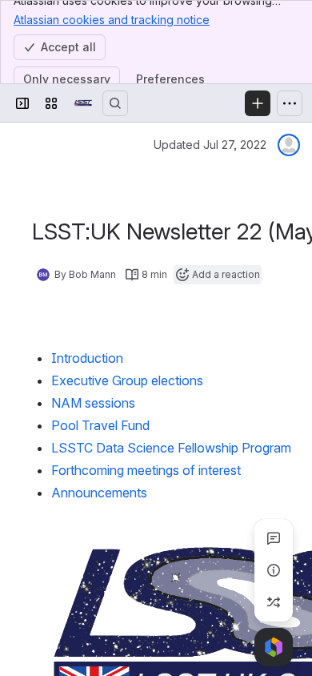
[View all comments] (273, 538)
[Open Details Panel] (273, 570)
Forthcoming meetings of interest (146, 470)
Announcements (100, 493)
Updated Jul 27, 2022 (210, 144)
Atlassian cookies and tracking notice (112, 19)
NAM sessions (93, 403)
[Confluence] (83, 103)
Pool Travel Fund (100, 425)
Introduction (87, 358)
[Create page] (273, 602)
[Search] (115, 103)
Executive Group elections (127, 380)
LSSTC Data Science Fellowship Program (171, 448)
